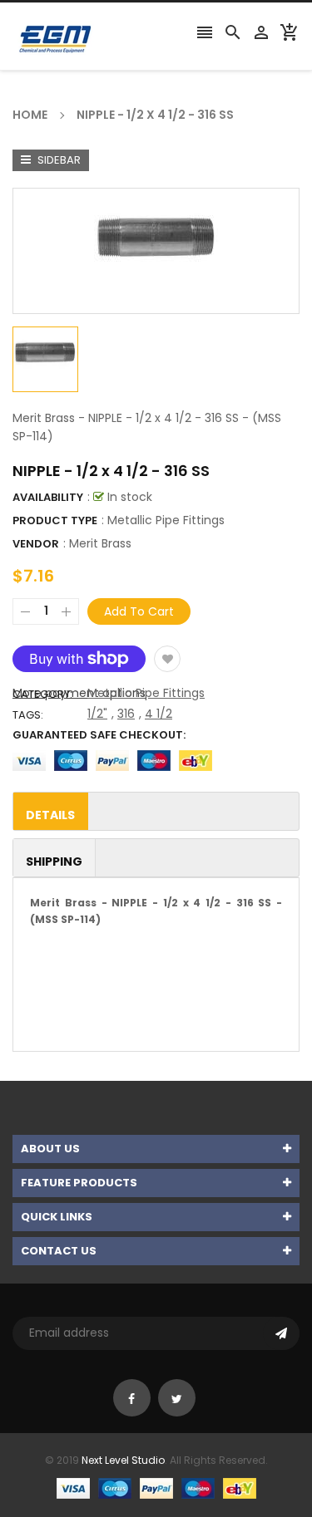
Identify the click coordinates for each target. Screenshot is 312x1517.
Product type (54, 520)
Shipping (54, 861)
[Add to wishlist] (167, 659)
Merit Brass (100, 543)
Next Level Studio (123, 1460)
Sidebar (58, 160)
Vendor (35, 544)
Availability (47, 497)
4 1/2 (158, 713)
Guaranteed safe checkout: (99, 735)
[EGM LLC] (156, 1487)
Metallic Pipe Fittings (146, 693)
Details (50, 815)
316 (126, 713)
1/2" (97, 713)
